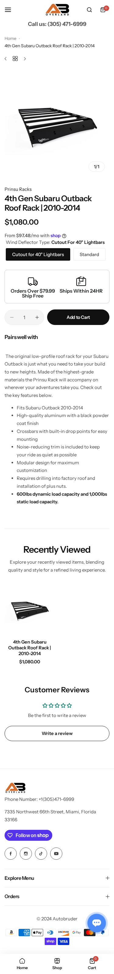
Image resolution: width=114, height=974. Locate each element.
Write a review (57, 733)
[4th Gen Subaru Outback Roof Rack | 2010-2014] (30, 609)
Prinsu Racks (18, 189)
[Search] (89, 9)
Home (10, 38)
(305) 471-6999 (66, 24)
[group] (57, 123)
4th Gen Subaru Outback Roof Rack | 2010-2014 (29, 647)
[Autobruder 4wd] (57, 10)
